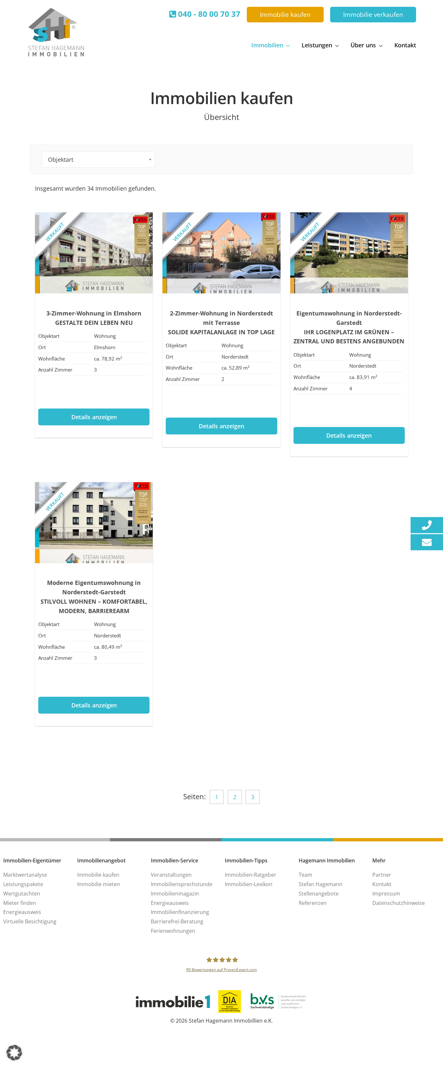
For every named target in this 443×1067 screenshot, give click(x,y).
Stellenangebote (319, 893)
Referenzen (313, 903)
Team (305, 874)
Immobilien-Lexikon (248, 884)
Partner (381, 874)
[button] (285, 15)
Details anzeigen (94, 417)
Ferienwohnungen (173, 930)
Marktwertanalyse (25, 874)
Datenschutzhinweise (398, 903)
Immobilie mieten (98, 884)
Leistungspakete (23, 884)
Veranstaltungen (171, 874)
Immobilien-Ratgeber (250, 874)
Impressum (386, 893)
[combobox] (98, 159)
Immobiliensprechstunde (181, 884)
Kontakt (381, 884)
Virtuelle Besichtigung (29, 921)
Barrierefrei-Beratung (177, 921)
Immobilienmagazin (175, 893)
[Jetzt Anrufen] (427, 525)
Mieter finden (19, 903)
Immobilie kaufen (98, 874)
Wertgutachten (21, 893)
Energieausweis (22, 912)
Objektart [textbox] (60, 159)
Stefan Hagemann (320, 884)
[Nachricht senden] (427, 542)
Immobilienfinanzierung (180, 912)
